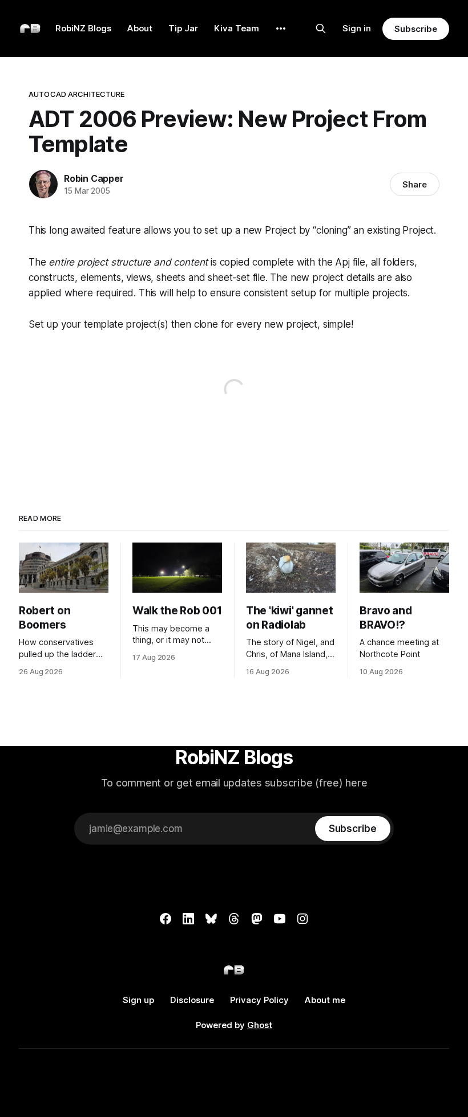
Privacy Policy (259, 999)
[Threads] (234, 918)
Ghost (259, 1025)
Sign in (356, 28)
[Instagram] (302, 918)
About (139, 28)
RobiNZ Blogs (83, 28)
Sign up (138, 999)
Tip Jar (183, 28)
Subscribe (415, 28)
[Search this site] (321, 28)
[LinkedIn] (188, 918)
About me (325, 999)
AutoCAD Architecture (77, 94)
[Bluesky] (211, 918)
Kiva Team (236, 28)
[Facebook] (165, 918)
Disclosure (192, 999)
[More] (281, 28)
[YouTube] (279, 918)
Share (414, 184)
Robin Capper (94, 178)
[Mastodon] (257, 918)
